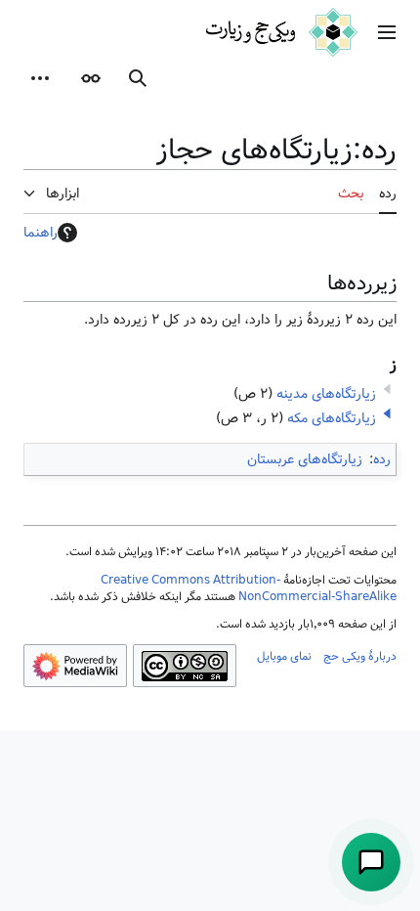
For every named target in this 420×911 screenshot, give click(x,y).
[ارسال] (371, 862)
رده (382, 459)
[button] (386, 32)
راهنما (40, 232)
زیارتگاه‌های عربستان (304, 459)
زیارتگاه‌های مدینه (326, 394)
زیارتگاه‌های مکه (331, 418)
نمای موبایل (284, 656)
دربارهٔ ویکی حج (360, 656)
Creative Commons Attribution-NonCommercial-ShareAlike (249, 588)
